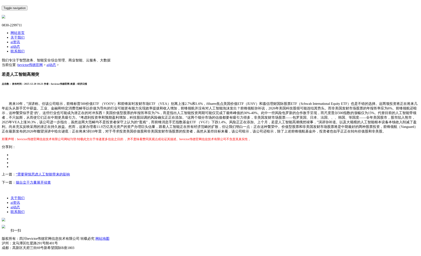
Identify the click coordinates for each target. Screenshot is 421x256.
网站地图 (102, 238)
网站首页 (18, 33)
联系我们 (18, 51)
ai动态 (15, 46)
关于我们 (18, 37)
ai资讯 (15, 42)
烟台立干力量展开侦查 (33, 182)
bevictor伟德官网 (30, 65)
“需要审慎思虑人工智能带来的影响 (43, 174)
